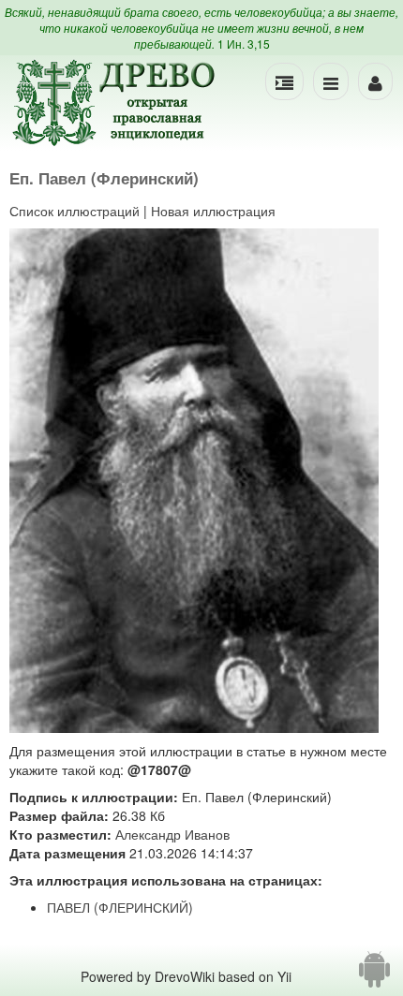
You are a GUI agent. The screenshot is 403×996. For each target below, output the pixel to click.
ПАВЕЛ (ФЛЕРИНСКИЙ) (120, 907)
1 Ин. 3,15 (243, 43)
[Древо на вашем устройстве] (374, 976)
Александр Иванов (172, 834)
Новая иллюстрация (213, 210)
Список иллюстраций (74, 210)
